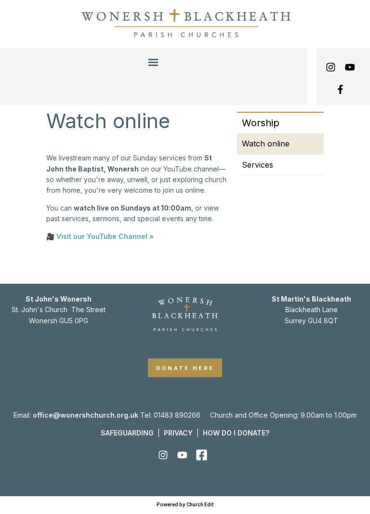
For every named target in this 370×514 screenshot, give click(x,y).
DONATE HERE (185, 368)
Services (257, 165)
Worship (260, 123)
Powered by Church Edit (185, 504)
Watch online (266, 143)
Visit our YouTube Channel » (105, 236)
